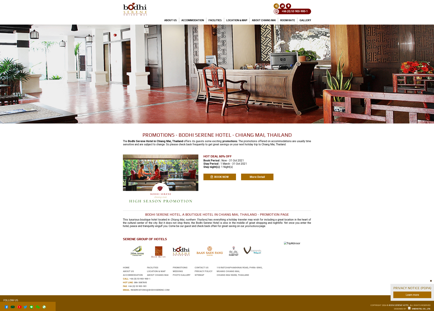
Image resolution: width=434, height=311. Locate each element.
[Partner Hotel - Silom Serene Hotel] (137, 256)
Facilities (215, 20)
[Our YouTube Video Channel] (19, 306)
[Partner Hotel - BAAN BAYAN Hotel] (233, 256)
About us (170, 20)
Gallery (305, 20)
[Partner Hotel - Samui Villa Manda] (252, 253)
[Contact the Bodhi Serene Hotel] (289, 6)
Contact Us (201, 267)
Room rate (287, 20)
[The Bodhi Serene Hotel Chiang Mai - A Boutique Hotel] (181, 256)
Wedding (178, 271)
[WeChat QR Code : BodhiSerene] (37, 306)
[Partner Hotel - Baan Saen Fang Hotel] (209, 256)
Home (126, 267)
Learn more (412, 294)
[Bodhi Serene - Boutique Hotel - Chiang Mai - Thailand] (135, 14)
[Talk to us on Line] (31, 306)
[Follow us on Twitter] (25, 306)
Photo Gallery (181, 275)
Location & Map (236, 20)
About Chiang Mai (264, 20)
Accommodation (192, 20)
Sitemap (199, 275)
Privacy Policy (203, 271)
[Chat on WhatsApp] (44, 306)
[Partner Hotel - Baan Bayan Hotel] (158, 258)
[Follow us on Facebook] (6, 306)
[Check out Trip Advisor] (12, 306)
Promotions (180, 267)
